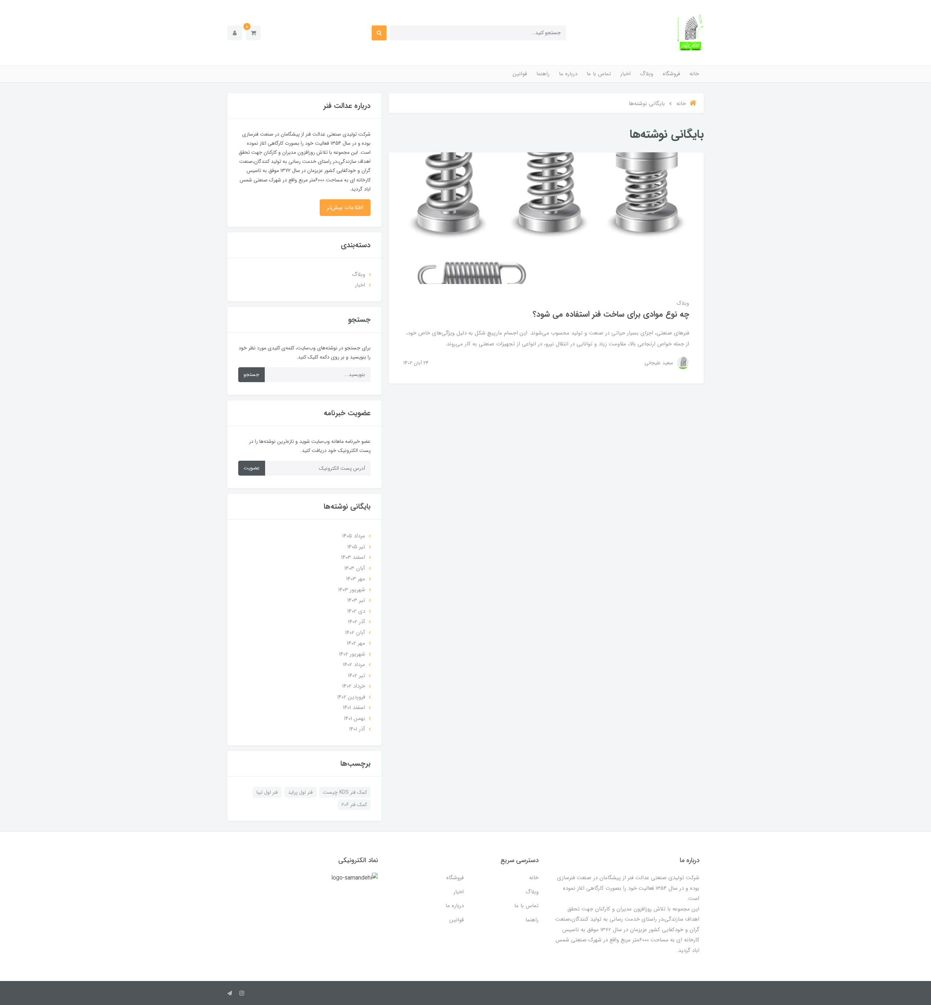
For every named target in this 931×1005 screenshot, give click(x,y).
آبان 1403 (354, 568)
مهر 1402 (356, 643)
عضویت (252, 468)
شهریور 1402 (352, 654)
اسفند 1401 (354, 707)
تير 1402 (356, 675)
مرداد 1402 (354, 664)
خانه (694, 73)
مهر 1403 (355, 578)
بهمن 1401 (354, 718)
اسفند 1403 (353, 557)
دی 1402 (356, 611)
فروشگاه (671, 73)
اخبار (625, 73)
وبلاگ (646, 73)
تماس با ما (599, 73)
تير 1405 (356, 546)
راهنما (543, 73)
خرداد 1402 (353, 686)
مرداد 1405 (353, 536)
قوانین (520, 73)
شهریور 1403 (351, 589)
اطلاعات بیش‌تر (345, 207)
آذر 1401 (357, 729)
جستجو (251, 375)
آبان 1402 (355, 632)
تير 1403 (356, 600)
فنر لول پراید (300, 792)
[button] (253, 32)
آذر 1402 (356, 621)
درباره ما (568, 73)
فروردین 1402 (351, 697)
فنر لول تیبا (267, 792)
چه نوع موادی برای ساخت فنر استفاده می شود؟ (611, 314)
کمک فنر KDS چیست (345, 792)
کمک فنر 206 (354, 805)
